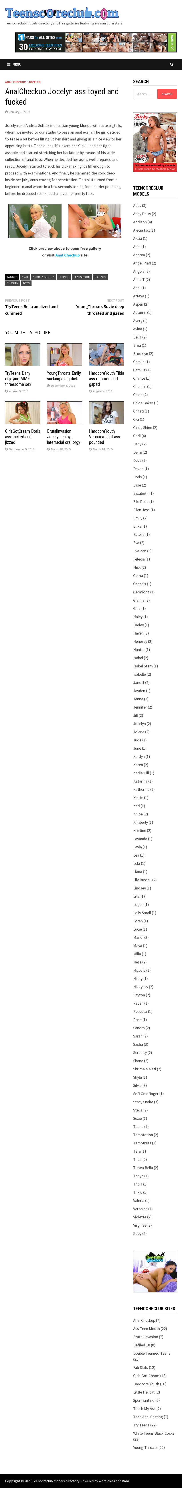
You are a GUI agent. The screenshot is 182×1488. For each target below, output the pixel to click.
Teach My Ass (144, 1408)
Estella (138, 534)
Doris (137, 476)
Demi (137, 452)
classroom (81, 277)
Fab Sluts (140, 1367)
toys (26, 283)
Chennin (139, 386)
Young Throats (145, 1447)
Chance (139, 378)
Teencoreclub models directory (55, 1481)
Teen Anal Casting (148, 1416)
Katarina (140, 781)
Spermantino (143, 1400)
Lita (136, 896)
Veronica (140, 1208)
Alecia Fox (141, 230)
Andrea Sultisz (43, 277)
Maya (137, 945)
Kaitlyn (139, 756)
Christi (138, 411)
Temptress (142, 1143)
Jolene (138, 731)
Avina (137, 328)
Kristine (139, 830)
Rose (137, 1019)
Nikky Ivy (140, 986)
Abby (137, 205)
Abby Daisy (142, 213)
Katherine (141, 789)
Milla (137, 953)
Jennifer (140, 707)
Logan (138, 904)
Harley (138, 624)
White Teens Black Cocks (153, 1433)
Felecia (139, 559)
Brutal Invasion (145, 1336)
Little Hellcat (144, 1392)
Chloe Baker (143, 402)
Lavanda (140, 838)
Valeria (138, 1200)
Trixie (137, 1192)
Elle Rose (140, 501)
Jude (137, 740)
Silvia (137, 1085)
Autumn (139, 312)
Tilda (137, 1159)
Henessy (140, 641)
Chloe (137, 394)
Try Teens (141, 1425)
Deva (137, 460)
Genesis (139, 583)
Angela (138, 271)
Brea (137, 345)
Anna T (139, 279)
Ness (137, 962)
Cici (136, 419)
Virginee (139, 1225)
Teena (138, 1126)
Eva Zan (139, 550)
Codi (137, 435)
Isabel (138, 657)
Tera (137, 1151)
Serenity (140, 1052)
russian (12, 283)
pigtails (100, 277)
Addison (140, 221)
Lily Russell (142, 879)
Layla (137, 846)
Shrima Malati (144, 1068)
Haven (138, 633)
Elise (137, 485)
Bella (137, 337)
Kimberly (140, 822)
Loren (138, 920)
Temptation (143, 1134)
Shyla (137, 1077)
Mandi (138, 937)
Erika (137, 526)
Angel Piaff (142, 263)
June (137, 748)
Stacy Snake (143, 1101)
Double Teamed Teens (151, 1353)
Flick (137, 567)
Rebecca (140, 1011)
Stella (137, 1110)
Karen (138, 764)
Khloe (138, 814)
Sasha (138, 1044)
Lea (136, 855)
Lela (136, 863)
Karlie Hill (141, 772)
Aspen (138, 304)
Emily (137, 518)
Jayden (139, 690)
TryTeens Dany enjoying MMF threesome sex (18, 378)
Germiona (141, 592)
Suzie (137, 1118)
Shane (138, 1060)
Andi (136, 246)
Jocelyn (34, 82)
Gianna (138, 600)
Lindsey (139, 888)
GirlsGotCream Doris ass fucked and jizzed (22, 437)
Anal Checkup (15, 82)
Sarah (137, 1036)
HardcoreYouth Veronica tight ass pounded (104, 437)
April (136, 287)
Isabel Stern (143, 666)
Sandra (139, 1027)
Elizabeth (140, 493)
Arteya (138, 295)
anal (25, 277)
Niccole (139, 970)
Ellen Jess (141, 509)
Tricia (137, 1184)
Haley (137, 616)
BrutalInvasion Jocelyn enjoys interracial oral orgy (63, 437)
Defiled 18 (141, 1345)
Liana (137, 871)
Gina (136, 608)
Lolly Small (142, 912)
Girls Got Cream (146, 1375)
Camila (138, 361)
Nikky (137, 978)
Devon (138, 468)
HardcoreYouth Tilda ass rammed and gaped (106, 378)
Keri (136, 805)
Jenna (138, 698)
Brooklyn (140, 353)
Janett (138, 682)
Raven (138, 1003)
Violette (139, 1217)
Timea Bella (143, 1167)
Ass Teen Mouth (146, 1328)
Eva (136, 542)
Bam (125, 1481)
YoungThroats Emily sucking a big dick (64, 375)
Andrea (139, 254)
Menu (17, 64)
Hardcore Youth (146, 1383)
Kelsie (138, 797)
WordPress (107, 1481)
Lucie (137, 929)
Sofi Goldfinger (145, 1093)
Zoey (137, 1233)
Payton (139, 994)
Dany (137, 444)
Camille (139, 370)
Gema (138, 575)
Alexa (137, 238)
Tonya (138, 1175)
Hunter (139, 649)
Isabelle (139, 674)
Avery (137, 320)
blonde (64, 277)
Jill (135, 715)
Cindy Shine (142, 427)
